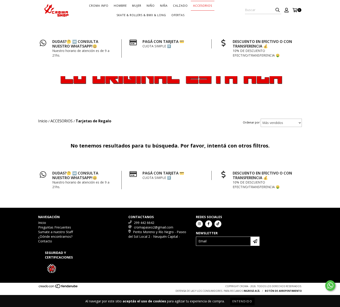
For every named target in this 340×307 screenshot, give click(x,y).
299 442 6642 (144, 222)
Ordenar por (251, 122)
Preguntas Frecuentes (54, 227)
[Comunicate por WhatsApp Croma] (330, 285)
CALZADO (180, 6)
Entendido (242, 301)
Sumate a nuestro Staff (55, 232)
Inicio (42, 222)
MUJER (136, 6)
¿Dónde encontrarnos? (55, 236)
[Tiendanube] (58, 287)
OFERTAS (178, 15)
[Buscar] (277, 10)
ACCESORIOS (202, 6)
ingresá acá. (252, 290)
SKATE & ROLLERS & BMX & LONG (141, 15)
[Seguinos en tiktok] (217, 223)
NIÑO (151, 6)
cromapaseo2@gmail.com (153, 227)
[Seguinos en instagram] (199, 223)
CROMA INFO (98, 6)
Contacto (45, 241)
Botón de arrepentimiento (283, 290)
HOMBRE (120, 6)
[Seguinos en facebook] (208, 223)
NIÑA (164, 6)
